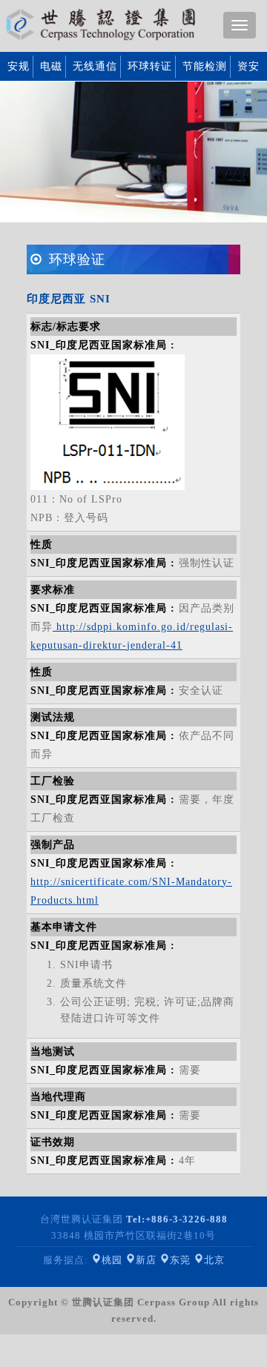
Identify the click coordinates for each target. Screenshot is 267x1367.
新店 (146, 1259)
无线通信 (95, 66)
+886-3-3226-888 (177, 1219)
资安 (248, 66)
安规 (18, 66)
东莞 (180, 1259)
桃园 (112, 1259)
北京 (214, 1259)
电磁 (51, 66)
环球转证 (150, 66)
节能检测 (204, 66)
